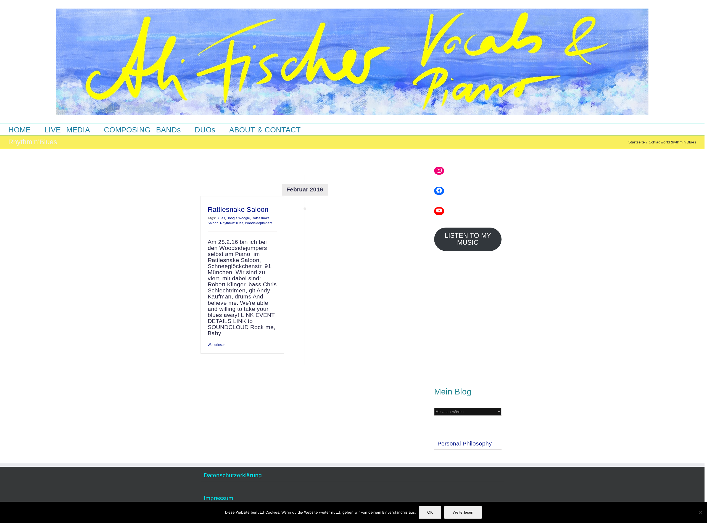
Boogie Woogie (238, 218)
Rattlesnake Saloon (238, 209)
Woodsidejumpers (258, 223)
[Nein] (700, 512)
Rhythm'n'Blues (231, 223)
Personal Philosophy (464, 443)
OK (430, 512)
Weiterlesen (217, 345)
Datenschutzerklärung (233, 475)
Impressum (218, 498)
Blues (221, 218)
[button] (317, 129)
